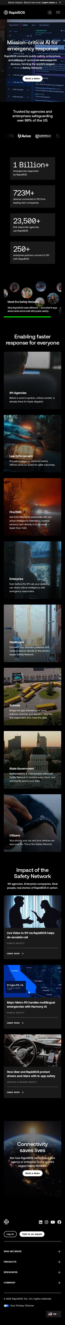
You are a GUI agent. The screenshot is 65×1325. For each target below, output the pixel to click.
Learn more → (49, 2)
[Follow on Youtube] (53, 1222)
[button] (32, 1251)
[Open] (49, 12)
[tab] (3, 315)
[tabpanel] (32, 298)
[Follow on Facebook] (59, 1222)
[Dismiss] (62, 2)
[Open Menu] (58, 12)
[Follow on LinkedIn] (40, 1222)
